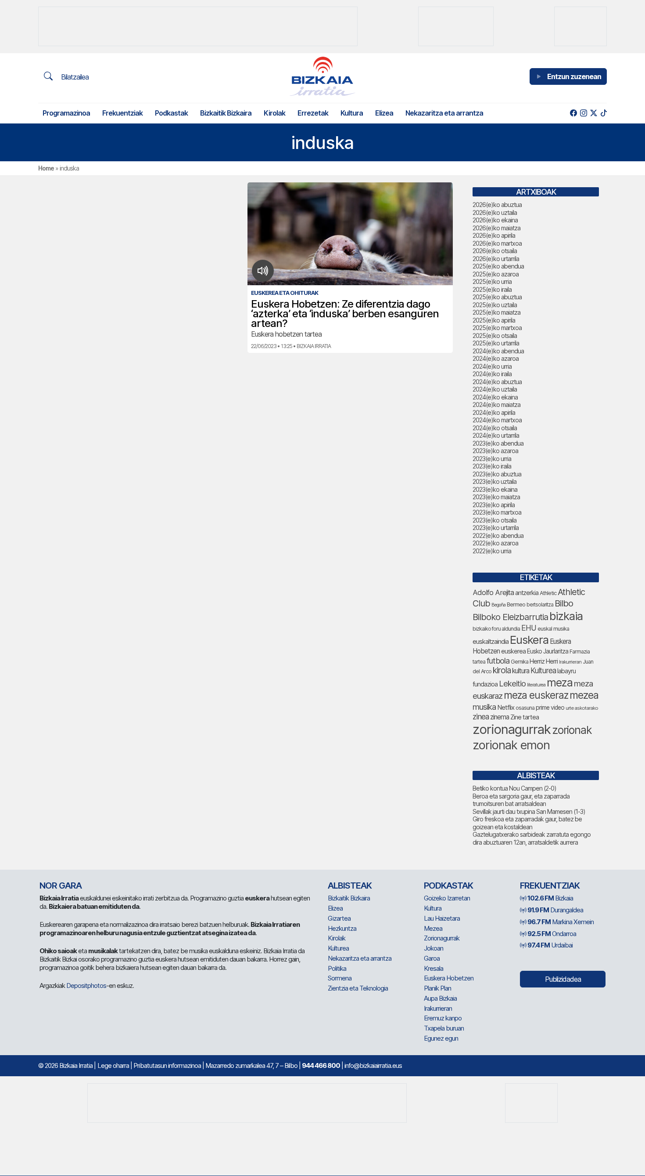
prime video (550, 707)
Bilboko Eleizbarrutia (510, 617)
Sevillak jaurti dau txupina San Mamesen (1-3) (529, 811)
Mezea (433, 928)
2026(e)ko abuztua (497, 204)
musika (484, 706)
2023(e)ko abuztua (497, 474)
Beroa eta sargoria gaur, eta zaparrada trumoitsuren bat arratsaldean (521, 800)
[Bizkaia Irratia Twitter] (593, 113)
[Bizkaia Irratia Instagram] (583, 113)
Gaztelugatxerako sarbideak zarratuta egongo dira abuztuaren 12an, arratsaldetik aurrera (532, 838)
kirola (502, 670)
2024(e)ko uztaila (495, 389)
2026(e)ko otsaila (495, 250)
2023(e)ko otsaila (494, 520)
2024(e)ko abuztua (497, 381)
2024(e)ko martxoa (497, 420)
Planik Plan (437, 988)
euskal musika (553, 628)
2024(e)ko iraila (492, 373)
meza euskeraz (536, 695)
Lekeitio (512, 683)
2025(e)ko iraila (492, 289)
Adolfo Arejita (493, 592)
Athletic (548, 593)
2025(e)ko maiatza (496, 312)
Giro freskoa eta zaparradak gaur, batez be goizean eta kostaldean (527, 823)
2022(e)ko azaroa (495, 543)
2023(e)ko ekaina (495, 489)
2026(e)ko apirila (494, 235)
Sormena (339, 978)
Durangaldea (555, 910)
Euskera (529, 639)
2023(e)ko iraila (492, 466)
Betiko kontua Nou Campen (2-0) (514, 788)
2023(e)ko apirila (494, 504)
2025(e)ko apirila (494, 320)
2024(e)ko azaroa (496, 358)
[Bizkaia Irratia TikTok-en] (603, 113)
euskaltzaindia (491, 642)
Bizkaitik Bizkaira (225, 113)
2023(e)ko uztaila (494, 481)
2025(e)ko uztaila (495, 305)
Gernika (519, 661)
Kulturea (543, 670)
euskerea (513, 651)
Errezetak (312, 113)
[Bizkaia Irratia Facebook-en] (573, 113)
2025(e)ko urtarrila (496, 343)
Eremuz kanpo (443, 1018)
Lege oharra (113, 1065)
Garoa (432, 958)
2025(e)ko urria (492, 281)
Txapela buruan (444, 1028)
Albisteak (350, 885)
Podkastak (171, 113)
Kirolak (274, 113)
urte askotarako (582, 708)
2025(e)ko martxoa (497, 327)
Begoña (498, 605)
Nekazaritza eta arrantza (444, 113)
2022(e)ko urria (492, 551)
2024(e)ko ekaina (495, 397)
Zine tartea (524, 717)
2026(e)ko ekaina (495, 220)
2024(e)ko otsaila (495, 428)
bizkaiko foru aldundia (496, 628)
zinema (499, 717)
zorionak (572, 730)
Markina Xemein (560, 922)
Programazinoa (66, 113)
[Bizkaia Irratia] (322, 76)
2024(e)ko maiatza (496, 404)
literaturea (536, 685)
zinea (481, 716)
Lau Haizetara (442, 918)
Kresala (433, 968)
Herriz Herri (544, 661)
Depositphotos (86, 985)
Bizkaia (550, 898)
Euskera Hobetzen (448, 978)
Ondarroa (551, 933)
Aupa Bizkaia (440, 998)
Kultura (351, 113)
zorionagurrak (512, 729)
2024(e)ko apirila (494, 412)
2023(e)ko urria (492, 458)
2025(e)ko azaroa (496, 274)
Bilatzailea (74, 77)
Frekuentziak (122, 113)
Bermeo (516, 604)
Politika (337, 968)
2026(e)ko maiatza (496, 228)
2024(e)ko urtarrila (496, 435)
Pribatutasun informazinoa (167, 1065)
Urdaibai (550, 945)
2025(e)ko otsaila (495, 335)
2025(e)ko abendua (498, 266)
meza (560, 682)
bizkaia (566, 616)
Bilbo (564, 603)
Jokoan (433, 948)
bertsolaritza (540, 604)
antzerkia (526, 593)
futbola (498, 660)
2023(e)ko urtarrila (496, 527)
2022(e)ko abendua (498, 535)
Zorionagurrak (441, 938)
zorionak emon (511, 745)
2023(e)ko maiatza (496, 497)
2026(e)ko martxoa (497, 243)
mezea (584, 695)
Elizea (384, 113)
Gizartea (339, 918)
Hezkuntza (342, 928)
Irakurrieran (570, 662)
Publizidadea (563, 979)
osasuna (525, 707)
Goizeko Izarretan (447, 898)
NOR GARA (60, 885)
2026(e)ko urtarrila (496, 258)
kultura (520, 671)
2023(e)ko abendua (498, 443)
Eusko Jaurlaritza (547, 651)
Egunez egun (441, 1038)
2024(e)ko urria (492, 366)
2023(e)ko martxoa (497, 512)
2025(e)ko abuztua (497, 297)
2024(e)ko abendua (498, 351)
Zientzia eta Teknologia (358, 988)
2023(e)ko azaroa (495, 450)
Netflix (505, 707)
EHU (528, 627)
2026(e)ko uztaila (495, 212)
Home (46, 168)
